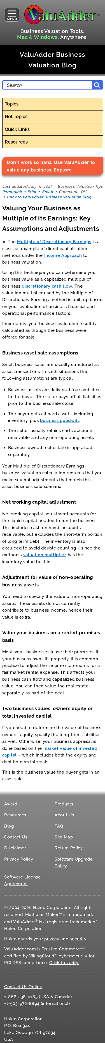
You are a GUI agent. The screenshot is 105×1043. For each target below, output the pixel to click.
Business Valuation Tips (80, 186)
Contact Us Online (23, 986)
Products (64, 804)
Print (31, 191)
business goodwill (59, 420)
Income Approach (63, 255)
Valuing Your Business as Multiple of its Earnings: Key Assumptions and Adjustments (50, 218)
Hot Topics (16, 116)
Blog (9, 826)
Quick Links (17, 129)
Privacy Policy (18, 859)
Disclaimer (15, 848)
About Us (64, 815)
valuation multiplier (44, 554)
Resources (16, 142)
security (78, 938)
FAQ (59, 826)
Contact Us (15, 837)
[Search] (97, 85)
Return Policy (69, 848)
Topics (11, 104)
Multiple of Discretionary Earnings (54, 241)
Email (47, 191)
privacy (51, 938)
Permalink (12, 191)
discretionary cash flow (47, 286)
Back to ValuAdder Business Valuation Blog (49, 197)
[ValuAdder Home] (62, 14)
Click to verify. (64, 962)
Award (10, 804)
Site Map (64, 837)
